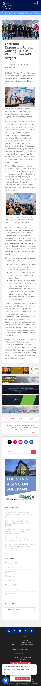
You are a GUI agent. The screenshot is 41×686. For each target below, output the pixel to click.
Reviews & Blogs (20, 654)
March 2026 (12, 585)
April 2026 (11, 580)
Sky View (23, 660)
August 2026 (12, 563)
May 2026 (11, 576)
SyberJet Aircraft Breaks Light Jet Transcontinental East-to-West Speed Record (19, 514)
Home (12, 645)
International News (27, 645)
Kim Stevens (27, 64)
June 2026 (11, 572)
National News (26, 642)
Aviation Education (20, 649)
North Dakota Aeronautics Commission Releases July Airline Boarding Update (19, 539)
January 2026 (12, 594)
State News (26, 640)
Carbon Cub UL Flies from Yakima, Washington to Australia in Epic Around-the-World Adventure (19, 531)
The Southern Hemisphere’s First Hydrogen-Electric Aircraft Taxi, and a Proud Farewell (19, 523)
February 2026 (13, 589)
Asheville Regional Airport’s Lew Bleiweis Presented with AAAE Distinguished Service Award (20, 546)
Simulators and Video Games (22, 657)
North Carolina (10, 67)
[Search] (33, 452)
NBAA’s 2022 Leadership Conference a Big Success (20, 419)
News (24, 637)
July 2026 (11, 567)
